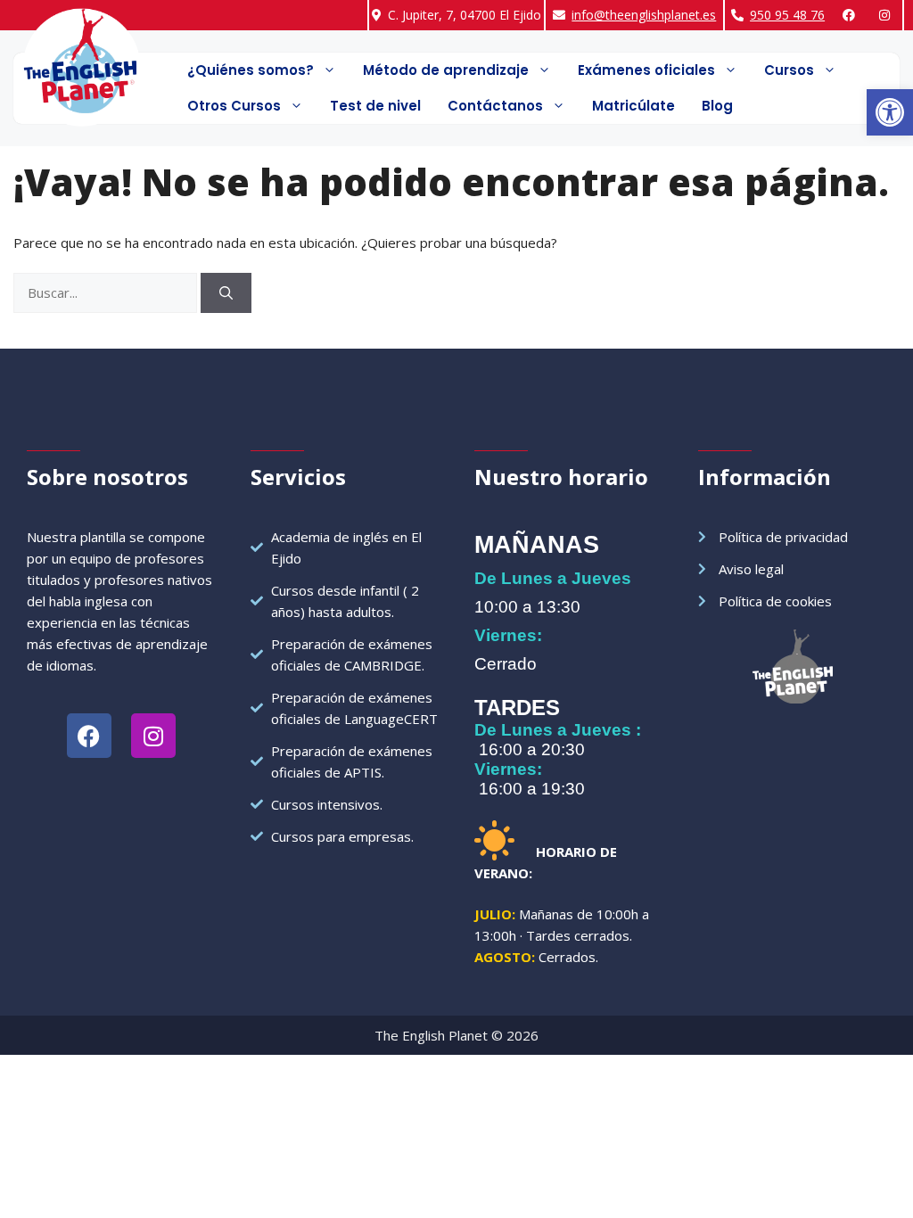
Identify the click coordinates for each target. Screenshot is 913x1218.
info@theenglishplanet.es (644, 14)
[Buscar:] (107, 292)
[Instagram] (887, 15)
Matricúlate (633, 105)
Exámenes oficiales (646, 70)
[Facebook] (852, 15)
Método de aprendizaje (446, 70)
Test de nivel (375, 105)
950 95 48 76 (787, 14)
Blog (717, 105)
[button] (890, 112)
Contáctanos (495, 105)
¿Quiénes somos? (250, 70)
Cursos (789, 70)
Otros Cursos (234, 105)
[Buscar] (226, 293)
